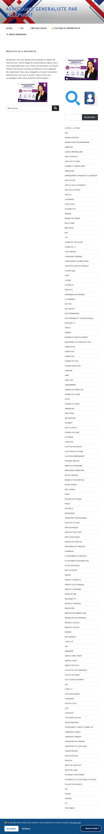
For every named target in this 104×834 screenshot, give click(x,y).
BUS (66, 233)
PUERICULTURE (70, 594)
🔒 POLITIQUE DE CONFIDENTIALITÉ (66, 28)
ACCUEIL (9, 28)
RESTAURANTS (70, 637)
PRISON (68, 575)
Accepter (11, 828)
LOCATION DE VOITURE (74, 451)
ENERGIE (68, 332)
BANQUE (68, 214)
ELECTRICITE (70, 309)
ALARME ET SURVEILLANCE (75, 166)
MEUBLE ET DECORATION (74, 480)
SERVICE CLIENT (71, 661)
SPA (66, 684)
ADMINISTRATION (72, 137)
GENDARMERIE (70, 385)
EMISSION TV (70, 323)
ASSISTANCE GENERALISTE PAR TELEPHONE (41, 12)
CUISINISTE (69, 285)
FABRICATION (70, 347)
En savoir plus (75, 822)
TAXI (66, 708)
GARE (67, 375)
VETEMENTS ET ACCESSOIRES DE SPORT (80, 779)
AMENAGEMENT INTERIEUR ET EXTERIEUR (81, 175)
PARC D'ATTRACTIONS (73, 532)
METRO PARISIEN (71, 475)
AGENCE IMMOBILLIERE (74, 152)
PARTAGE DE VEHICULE (73, 542)
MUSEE (67, 504)
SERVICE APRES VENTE (73, 656)
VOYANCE (68, 798)
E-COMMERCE (70, 299)
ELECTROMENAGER (72, 313)
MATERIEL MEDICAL (72, 461)
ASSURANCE (69, 199)
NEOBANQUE (70, 513)
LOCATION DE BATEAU (73, 446)
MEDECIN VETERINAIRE (73, 466)
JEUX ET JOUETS (71, 428)
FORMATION (69, 356)
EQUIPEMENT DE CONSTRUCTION (78, 342)
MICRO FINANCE (71, 485)
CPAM (67, 275)
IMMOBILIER (69, 408)
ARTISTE (68, 195)
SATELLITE (69, 641)
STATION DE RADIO (72, 694)
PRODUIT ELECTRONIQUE (74, 584)
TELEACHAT (69, 713)
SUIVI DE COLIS (71, 703)
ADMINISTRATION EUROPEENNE (77, 142)
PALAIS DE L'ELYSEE (72, 523)
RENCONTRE (69, 608)
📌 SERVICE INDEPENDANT (16, 34)
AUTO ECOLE (70, 204)
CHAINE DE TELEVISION (74, 242)
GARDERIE (68, 370)
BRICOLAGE (69, 228)
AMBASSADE (69, 171)
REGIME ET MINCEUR (73, 603)
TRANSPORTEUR (71, 751)
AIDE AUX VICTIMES (72, 161)
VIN (66, 789)
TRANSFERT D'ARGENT (73, 737)
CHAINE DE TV (70, 247)
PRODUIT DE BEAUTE (73, 580)
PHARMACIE (69, 551)
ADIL (66, 133)
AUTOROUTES (70, 209)
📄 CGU (20, 28)
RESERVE (68, 632)
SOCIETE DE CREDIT (72, 675)
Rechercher (89, 117)
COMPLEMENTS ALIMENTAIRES (77, 261)
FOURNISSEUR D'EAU (73, 366)
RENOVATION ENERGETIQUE (75, 613)
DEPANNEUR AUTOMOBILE (75, 294)
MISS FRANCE (70, 489)
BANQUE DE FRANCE (72, 218)
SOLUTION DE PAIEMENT (74, 679)
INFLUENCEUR (70, 418)
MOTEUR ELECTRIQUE (73, 499)
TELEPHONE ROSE (72, 722)
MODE (67, 494)
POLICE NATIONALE (72, 565)
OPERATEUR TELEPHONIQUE (76, 518)
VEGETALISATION (71, 756)
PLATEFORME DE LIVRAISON (75, 556)
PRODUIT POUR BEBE (73, 589)
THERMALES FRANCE (73, 732)
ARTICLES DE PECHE (72, 190)
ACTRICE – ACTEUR (72, 128)
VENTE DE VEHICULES (73, 765)
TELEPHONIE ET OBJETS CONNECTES (79, 727)
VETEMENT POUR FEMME (74, 775)
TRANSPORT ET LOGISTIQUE (76, 746)
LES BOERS (69, 437)
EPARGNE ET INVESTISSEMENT (76, 337)
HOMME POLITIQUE (72, 394)
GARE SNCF (69, 380)
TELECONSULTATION (73, 717)
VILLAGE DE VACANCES (73, 784)
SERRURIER (69, 651)
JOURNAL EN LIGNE (72, 432)
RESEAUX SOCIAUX (72, 622)
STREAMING (69, 699)
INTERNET (69, 423)
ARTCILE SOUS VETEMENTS (75, 185)
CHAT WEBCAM (70, 252)
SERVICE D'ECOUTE (72, 665)
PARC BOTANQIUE (71, 527)
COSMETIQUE (70, 271)
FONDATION (69, 351)
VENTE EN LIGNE (71, 770)
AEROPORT (69, 147)
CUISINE (68, 280)
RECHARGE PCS (70, 599)
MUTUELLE (69, 508)
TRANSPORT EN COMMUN (75, 741)
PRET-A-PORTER (71, 570)
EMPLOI (68, 328)
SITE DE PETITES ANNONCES (76, 670)
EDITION (68, 304)
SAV (66, 646)
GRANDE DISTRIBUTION (74, 390)
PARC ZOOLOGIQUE (72, 537)
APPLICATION (70, 180)
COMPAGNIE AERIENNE (73, 256)
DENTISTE (69, 290)
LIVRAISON (69, 442)
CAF (66, 237)
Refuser (26, 828)
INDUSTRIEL (69, 413)
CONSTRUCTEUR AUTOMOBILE (77, 266)
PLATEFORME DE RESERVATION (77, 561)
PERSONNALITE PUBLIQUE (75, 546)
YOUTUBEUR (69, 808)
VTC (66, 803)
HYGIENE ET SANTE (72, 404)
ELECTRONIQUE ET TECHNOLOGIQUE (79, 318)
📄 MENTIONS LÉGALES (37, 28)
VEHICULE (68, 760)
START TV (68, 689)
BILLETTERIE (70, 223)
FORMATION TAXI (72, 361)
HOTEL (67, 399)
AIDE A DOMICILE (71, 156)
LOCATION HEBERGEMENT (75, 456)
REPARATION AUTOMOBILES (75, 618)
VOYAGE (68, 794)
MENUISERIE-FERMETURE (74, 470)
